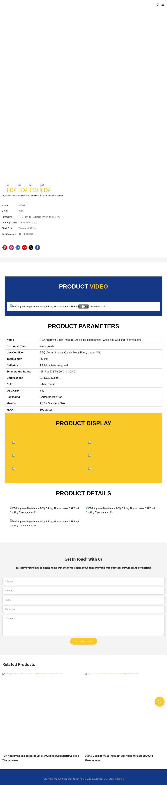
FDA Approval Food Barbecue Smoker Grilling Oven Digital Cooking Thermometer (40, 758)
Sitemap (119, 779)
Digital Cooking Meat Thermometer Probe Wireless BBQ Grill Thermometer (119, 758)
